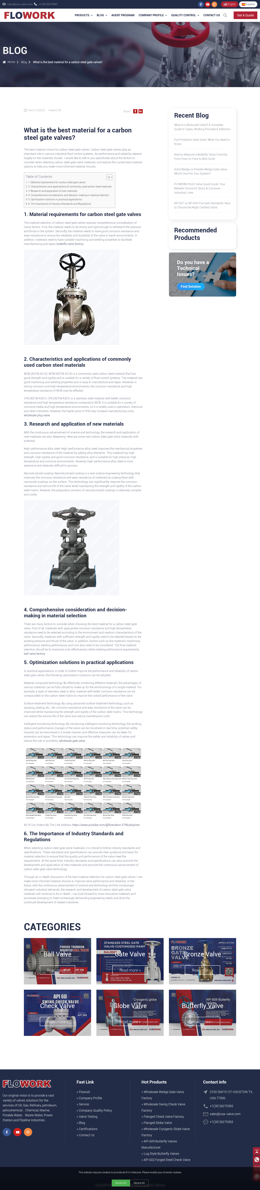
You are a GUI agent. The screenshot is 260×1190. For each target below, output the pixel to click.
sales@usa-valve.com (20, 4)
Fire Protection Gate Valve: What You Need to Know (202, 142)
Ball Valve (57, 954)
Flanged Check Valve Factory (164, 1116)
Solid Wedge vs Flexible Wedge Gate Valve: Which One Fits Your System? (200, 171)
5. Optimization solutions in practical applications (55, 199)
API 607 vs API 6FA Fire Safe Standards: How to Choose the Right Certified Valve (202, 205)
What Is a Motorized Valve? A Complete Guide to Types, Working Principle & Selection (202, 127)
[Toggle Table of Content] (108, 177)
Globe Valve (130, 1006)
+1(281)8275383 (48, 4)
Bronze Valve (202, 954)
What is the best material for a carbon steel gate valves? (67, 62)
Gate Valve (130, 954)
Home (11, 62)
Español (250, 4)
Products (82, 15)
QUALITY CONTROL (183, 15)
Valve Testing (88, 1116)
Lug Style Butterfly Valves (161, 1153)
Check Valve (57, 1006)
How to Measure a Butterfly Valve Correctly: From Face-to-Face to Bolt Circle (201, 156)
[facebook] (201, 4)
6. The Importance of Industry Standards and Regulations (59, 203)
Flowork (84, 1092)
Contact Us (211, 15)
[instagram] (214, 4)
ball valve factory (34, 653)
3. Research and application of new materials (52, 191)
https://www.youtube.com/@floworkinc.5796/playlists (106, 825)
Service (84, 1104)
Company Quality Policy (95, 1110)
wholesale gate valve (72, 740)
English (231, 4)
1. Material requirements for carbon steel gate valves (56, 182)
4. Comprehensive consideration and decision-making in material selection (68, 195)
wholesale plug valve (37, 415)
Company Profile (151, 15)
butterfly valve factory (70, 244)
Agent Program (122, 15)
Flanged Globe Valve (158, 1123)
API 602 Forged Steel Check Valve (167, 1160)
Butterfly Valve (202, 1006)
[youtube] (207, 4)
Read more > (57, 970)
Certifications (88, 1129)
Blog (100, 15)
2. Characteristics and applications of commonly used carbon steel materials (70, 186)
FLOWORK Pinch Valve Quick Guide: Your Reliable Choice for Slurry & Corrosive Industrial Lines (199, 188)
